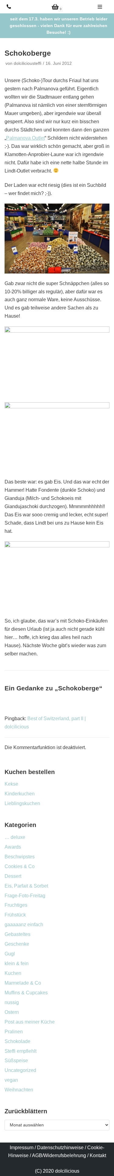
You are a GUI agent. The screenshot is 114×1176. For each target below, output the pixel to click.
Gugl (10, 953)
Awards (13, 847)
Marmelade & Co (23, 983)
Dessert (13, 876)
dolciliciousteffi (27, 63)
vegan (11, 1080)
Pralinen (14, 1031)
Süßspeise (16, 1060)
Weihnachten (19, 1089)
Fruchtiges (16, 905)
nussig (12, 1002)
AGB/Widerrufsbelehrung (59, 1155)
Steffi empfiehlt (20, 1051)
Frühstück (15, 914)
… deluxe (15, 837)
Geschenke (17, 944)
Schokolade (17, 1041)
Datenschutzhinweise (60, 1147)
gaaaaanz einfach (24, 924)
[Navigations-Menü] (100, 7)
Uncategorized (20, 1070)
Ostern (12, 1012)
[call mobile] (9, 6)
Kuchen (13, 973)
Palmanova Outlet (25, 138)
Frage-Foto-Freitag (25, 895)
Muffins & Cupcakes (26, 992)
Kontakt (98, 1155)
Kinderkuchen (20, 793)
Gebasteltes (17, 934)
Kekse (11, 784)
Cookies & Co (20, 866)
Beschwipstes (20, 856)
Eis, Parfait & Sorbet (26, 885)
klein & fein (17, 963)
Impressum (21, 1147)
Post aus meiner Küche (30, 1021)
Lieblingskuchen (22, 803)
